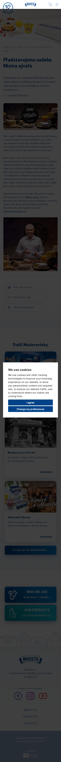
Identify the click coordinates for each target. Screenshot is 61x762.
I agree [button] (30, 402)
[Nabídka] (8, 7)
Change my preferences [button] (30, 408)
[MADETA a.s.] (30, 4)
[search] (50, 4)
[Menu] (57, 4)
